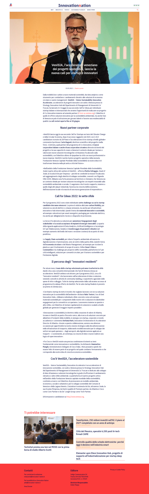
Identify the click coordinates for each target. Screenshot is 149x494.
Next (52, 10)
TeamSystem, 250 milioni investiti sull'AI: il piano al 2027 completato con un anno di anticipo (100, 421)
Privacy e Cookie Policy (117, 470)
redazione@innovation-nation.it (34, 477)
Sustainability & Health (78, 10)
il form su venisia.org (86, 113)
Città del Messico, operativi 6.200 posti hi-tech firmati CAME (98, 433)
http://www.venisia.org (75, 396)
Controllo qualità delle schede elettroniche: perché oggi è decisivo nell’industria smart (100, 443)
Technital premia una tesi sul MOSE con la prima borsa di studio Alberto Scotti (46, 448)
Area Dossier (28, 486)
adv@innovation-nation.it (32, 483)
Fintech (67, 10)
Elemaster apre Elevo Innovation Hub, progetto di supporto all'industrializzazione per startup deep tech (99, 456)
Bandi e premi (91, 10)
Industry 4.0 (59, 10)
